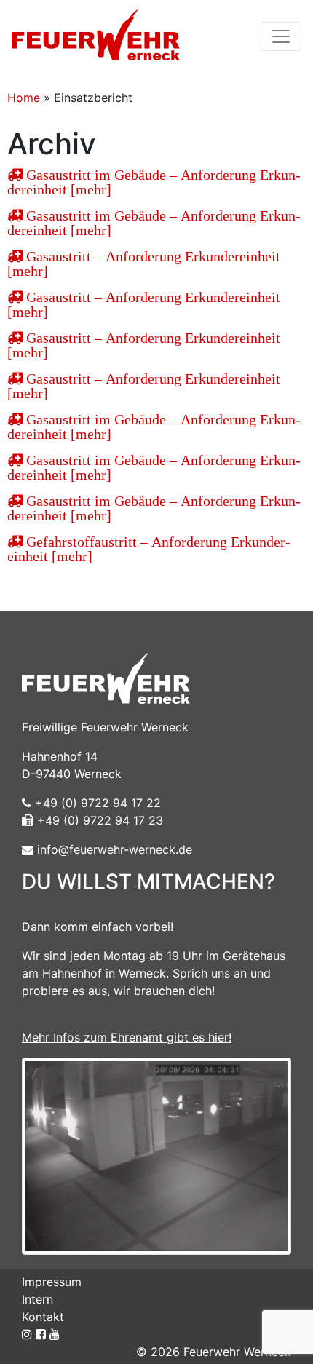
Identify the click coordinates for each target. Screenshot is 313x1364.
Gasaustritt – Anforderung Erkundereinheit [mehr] (143, 263)
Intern (37, 1299)
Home (23, 97)
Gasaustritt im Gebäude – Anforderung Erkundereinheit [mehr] (154, 182)
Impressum (52, 1281)
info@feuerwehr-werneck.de (112, 849)
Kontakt (43, 1316)
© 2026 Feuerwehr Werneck (213, 1351)
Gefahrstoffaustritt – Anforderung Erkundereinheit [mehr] (148, 548)
